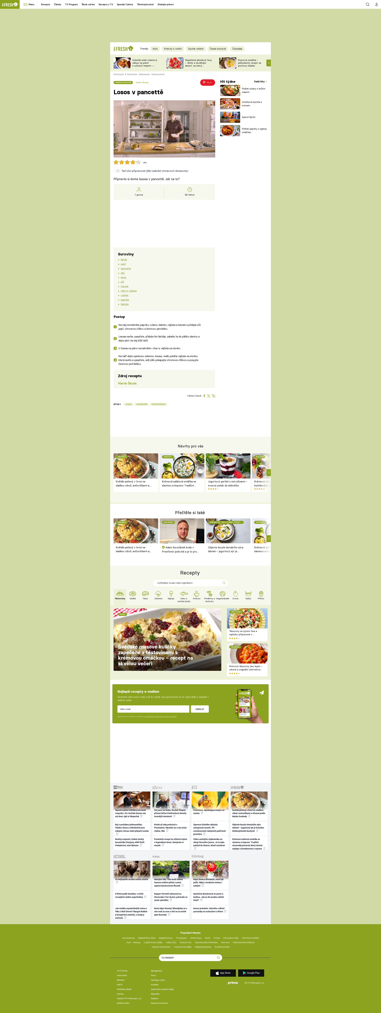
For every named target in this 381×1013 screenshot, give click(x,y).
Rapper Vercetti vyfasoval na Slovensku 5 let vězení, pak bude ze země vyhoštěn (171, 897)
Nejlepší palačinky (203, 947)
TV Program (71, 4)
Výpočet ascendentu (161, 947)
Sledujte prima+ (166, 4)
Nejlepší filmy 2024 (146, 938)
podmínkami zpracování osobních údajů (160, 716)
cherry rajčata (128, 290)
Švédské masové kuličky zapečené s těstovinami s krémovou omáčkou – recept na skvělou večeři (155, 655)
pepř (123, 264)
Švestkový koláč (222, 947)
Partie (207, 938)
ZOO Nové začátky (250, 938)
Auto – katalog (133, 942)
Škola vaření (88, 4)
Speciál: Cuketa (125, 4)
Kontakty (154, 985)
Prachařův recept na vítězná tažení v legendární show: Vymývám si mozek (170, 842)
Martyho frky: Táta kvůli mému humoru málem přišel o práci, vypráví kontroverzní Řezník (168, 882)
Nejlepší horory (165, 938)
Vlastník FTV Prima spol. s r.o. (129, 998)
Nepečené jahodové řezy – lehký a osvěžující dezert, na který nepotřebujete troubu (198, 64)
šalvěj (124, 259)
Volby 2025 (171, 942)
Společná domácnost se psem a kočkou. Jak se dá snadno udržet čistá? (208, 897)
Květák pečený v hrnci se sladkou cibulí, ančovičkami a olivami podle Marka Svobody (133, 483)
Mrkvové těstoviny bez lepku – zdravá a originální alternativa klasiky (246, 669)
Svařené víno (185, 942)
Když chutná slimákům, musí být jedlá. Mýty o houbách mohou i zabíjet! (208, 882)
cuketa (124, 295)
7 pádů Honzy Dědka (153, 942)
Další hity (259, 81)
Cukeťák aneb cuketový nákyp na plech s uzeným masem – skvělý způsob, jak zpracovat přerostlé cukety (144, 67)
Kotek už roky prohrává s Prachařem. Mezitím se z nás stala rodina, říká (170, 827)
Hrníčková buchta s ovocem (252, 104)
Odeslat (199, 709)
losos (123, 277)
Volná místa (122, 975)
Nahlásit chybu (123, 1003)
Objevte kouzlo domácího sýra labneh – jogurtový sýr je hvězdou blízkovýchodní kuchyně (225, 550)
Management (156, 971)
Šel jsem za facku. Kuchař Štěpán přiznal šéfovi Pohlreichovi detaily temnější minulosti (170, 813)
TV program (181, 938)
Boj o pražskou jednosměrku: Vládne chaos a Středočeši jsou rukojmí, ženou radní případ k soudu (132, 827)
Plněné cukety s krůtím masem (253, 90)
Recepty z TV (106, 4)
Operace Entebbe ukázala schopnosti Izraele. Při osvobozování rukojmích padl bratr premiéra (209, 829)
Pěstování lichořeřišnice (244, 942)
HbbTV (120, 985)
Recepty (45, 4)
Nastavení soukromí (159, 1003)
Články (57, 4)
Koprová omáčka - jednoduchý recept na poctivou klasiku (249, 63)
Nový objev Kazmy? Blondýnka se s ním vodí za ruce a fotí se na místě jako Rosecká (170, 911)
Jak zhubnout (128, 938)
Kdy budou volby (231, 938)
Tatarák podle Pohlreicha (206, 942)
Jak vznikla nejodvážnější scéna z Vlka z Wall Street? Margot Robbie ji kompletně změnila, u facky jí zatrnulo (131, 913)
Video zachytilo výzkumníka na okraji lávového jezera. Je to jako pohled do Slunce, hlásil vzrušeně (209, 842)
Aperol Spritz (248, 117)
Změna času (196, 938)
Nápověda (155, 994)
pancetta (126, 268)
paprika (125, 299)
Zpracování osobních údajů (162, 989)
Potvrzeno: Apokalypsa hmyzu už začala (208, 811)
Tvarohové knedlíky (183, 947)
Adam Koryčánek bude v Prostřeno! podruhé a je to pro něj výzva (179, 550)
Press (153, 975)
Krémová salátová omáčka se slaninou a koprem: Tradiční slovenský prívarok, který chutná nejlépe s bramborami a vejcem (180, 483)
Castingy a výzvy (158, 980)
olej (122, 272)
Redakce (154, 998)
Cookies (120, 994)
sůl (122, 281)
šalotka (124, 304)
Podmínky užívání (124, 989)
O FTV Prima (122, 971)
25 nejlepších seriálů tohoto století (131, 879)
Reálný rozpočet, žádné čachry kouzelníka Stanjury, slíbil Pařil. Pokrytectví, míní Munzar (130, 842)
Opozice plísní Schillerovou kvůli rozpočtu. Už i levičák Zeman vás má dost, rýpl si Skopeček (130, 813)
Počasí (217, 938)
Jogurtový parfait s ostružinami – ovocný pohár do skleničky (227, 483)
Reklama (120, 980)
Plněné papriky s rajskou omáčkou (254, 130)
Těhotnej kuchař (145, 4)
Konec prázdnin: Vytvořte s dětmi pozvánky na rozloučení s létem (209, 910)
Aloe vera (225, 942)
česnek (124, 286)
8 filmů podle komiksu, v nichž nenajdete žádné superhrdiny (129, 895)
